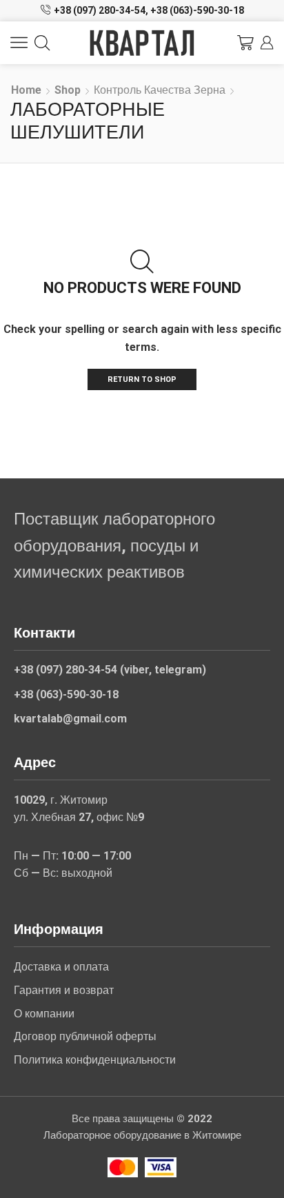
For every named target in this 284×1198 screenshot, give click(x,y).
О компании (44, 1013)
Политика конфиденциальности (95, 1059)
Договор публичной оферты (85, 1036)
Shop (67, 90)
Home (26, 90)
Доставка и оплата (61, 966)
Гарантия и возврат (64, 990)
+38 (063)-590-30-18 (197, 10)
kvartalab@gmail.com (70, 718)
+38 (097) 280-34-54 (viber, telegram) (110, 669)
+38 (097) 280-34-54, (101, 10)
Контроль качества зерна (159, 90)
